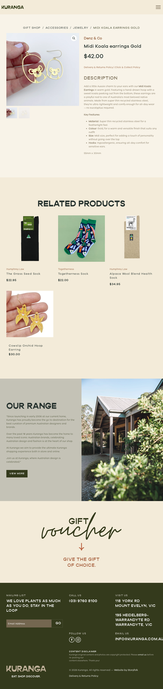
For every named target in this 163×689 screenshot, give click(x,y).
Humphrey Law (15, 269)
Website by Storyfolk (126, 670)
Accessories (57, 27)
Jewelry (80, 27)
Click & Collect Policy (127, 67)
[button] (74, 38)
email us (142, 654)
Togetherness (66, 269)
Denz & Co (93, 38)
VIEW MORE (17, 474)
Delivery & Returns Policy (98, 67)
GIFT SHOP (32, 27)
